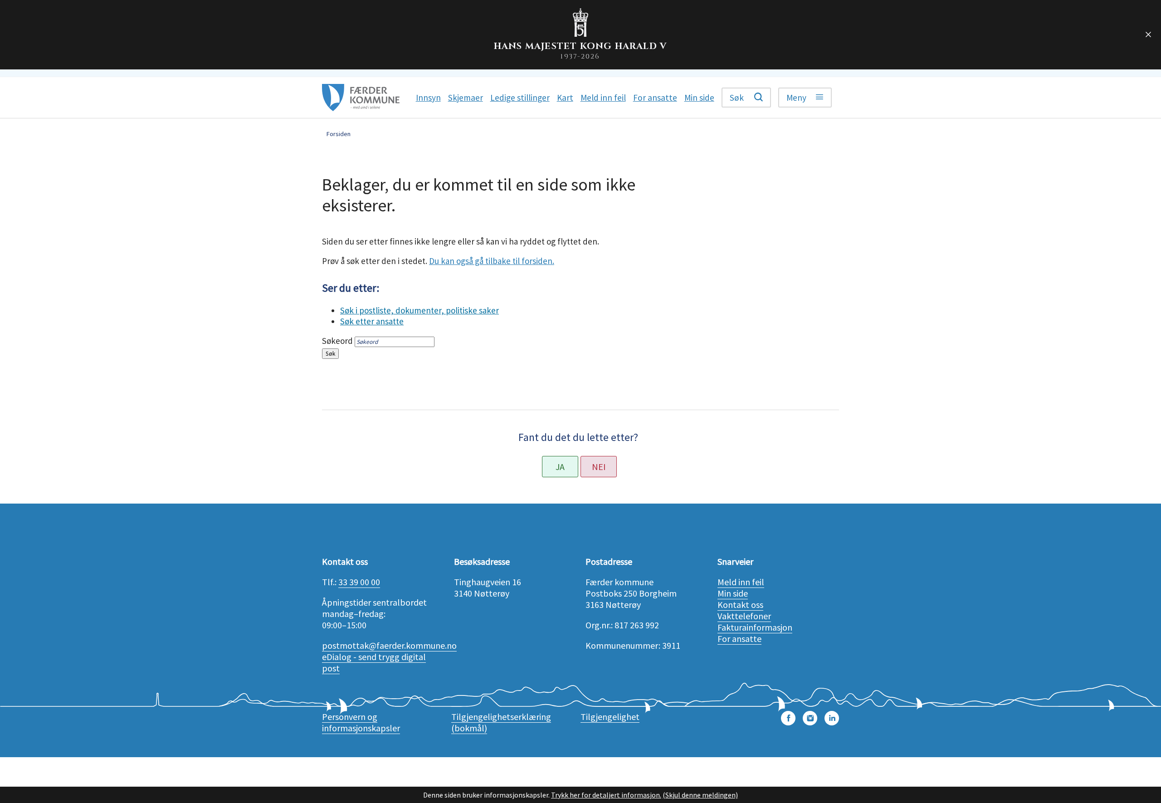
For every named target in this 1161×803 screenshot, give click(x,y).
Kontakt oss (740, 604)
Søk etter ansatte (372, 321)
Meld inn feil (740, 582)
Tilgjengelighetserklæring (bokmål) (501, 722)
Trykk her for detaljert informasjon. (606, 794)
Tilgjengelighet (609, 716)
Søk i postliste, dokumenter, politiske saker (419, 310)
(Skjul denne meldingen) (700, 794)
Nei (599, 466)
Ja (560, 466)
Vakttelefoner (744, 616)
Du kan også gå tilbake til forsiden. (491, 260)
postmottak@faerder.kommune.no (389, 645)
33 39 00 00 (359, 582)
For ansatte (739, 638)
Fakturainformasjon (754, 627)
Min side (732, 593)
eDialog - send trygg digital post (374, 662)
